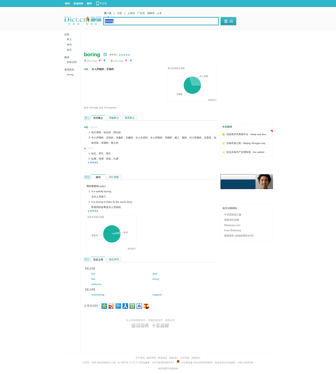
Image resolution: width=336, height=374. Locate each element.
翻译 (89, 3)
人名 (159, 13)
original (157, 294)
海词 (67, 3)
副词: (86, 107)
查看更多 (94, 162)
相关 (69, 49)
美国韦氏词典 (231, 219)
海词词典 (101, 362)
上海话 (131, 13)
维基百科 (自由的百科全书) (239, 235)
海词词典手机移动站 (168, 368)
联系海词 (162, 358)
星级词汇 (173, 358)
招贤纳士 (196, 358)
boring (70, 74)
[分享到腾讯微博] (118, 305)
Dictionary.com (232, 225)
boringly (93, 107)
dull (154, 273)
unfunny (96, 284)
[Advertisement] (147, 39)
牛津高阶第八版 (232, 214)
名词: (101, 107)
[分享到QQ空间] (104, 305)
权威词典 (78, 3)
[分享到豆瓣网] (132, 305)
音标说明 (72, 62)
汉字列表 (184, 358)
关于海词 (140, 358)
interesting (97, 294)
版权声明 (151, 358)
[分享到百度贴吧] (139, 305)
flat (93, 279)
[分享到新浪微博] (111, 305)
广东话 (141, 13)
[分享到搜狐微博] (146, 305)
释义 (69, 39)
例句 (69, 44)
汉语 (119, 13)
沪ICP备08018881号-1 (163, 362)
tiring (155, 279)
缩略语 (151, 13)
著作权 (154, 320)
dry (93, 273)
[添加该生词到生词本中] (105, 54)
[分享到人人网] (125, 305)
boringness (110, 107)
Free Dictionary (232, 230)
